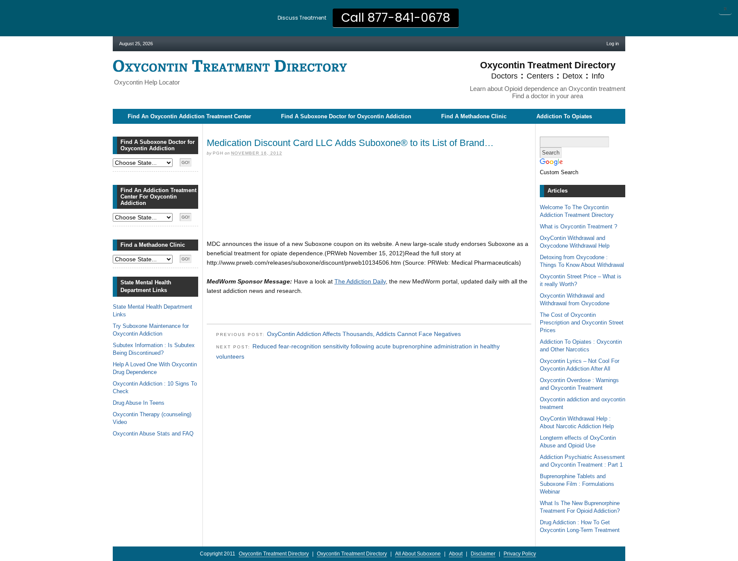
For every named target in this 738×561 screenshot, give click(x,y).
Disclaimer (483, 554)
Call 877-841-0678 (395, 17)
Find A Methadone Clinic (474, 116)
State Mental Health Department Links (152, 311)
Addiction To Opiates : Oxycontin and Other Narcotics (581, 346)
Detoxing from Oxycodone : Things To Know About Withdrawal (582, 261)
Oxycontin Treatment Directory (230, 66)
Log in (612, 43)
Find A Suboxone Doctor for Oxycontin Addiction (346, 116)
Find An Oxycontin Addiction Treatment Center (189, 116)
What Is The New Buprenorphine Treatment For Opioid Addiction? (580, 507)
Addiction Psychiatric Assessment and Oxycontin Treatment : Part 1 (582, 461)
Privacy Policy (520, 554)
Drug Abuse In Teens (138, 403)
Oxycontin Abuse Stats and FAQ (153, 433)
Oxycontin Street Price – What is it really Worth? (580, 280)
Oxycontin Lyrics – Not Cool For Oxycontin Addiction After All (579, 365)
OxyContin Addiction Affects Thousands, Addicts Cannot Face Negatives (364, 333)
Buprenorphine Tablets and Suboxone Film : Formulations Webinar (577, 484)
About (456, 554)
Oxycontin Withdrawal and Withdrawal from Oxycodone (574, 299)
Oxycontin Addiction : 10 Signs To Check (155, 387)
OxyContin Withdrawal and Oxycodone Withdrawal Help (574, 242)
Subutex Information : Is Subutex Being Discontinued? (154, 349)
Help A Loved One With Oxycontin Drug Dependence (155, 368)
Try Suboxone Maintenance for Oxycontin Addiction (151, 330)
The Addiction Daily (360, 281)
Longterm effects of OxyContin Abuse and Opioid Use (578, 442)
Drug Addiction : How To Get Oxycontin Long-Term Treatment (580, 526)
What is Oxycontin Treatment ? (578, 226)
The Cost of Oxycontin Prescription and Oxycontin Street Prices (582, 322)
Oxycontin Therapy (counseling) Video (152, 418)
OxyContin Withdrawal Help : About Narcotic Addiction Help (577, 422)
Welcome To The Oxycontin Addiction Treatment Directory (577, 211)
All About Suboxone (418, 554)
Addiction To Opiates (564, 116)
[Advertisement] (369, 176)
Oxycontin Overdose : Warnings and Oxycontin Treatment (579, 384)
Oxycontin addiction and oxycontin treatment (582, 403)
